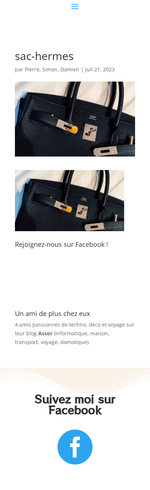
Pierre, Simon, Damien (52, 69)
